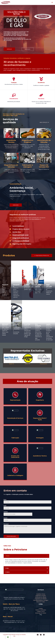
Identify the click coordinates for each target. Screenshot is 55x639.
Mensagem (6, 524)
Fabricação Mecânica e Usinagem (40, 600)
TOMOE (16, 324)
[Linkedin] (44, 634)
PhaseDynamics (38, 285)
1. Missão (7, 556)
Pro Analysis (38, 325)
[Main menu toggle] (52, 2)
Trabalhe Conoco (41, 611)
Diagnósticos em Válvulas (11, 166)
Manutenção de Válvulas (44, 141)
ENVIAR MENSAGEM (11, 536)
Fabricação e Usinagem (27, 166)
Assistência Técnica (11, 141)
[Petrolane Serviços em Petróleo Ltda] (5, 2)
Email (5, 505)
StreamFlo (16, 285)
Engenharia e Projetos (27, 141)
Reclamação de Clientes (40, 613)
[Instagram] (41, 634)
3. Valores (7, 572)
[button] (5, 359)
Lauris (48, 324)
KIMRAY (27, 285)
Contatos (41, 608)
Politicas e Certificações (40, 610)
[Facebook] (37, 634)
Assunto (6, 517)
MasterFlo (5, 285)
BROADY (5, 324)
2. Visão (7, 568)
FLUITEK (27, 324)
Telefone (6, 511)
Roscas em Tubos (41, 601)
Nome (5, 499)
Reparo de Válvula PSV (44, 166)
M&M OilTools (49, 285)
